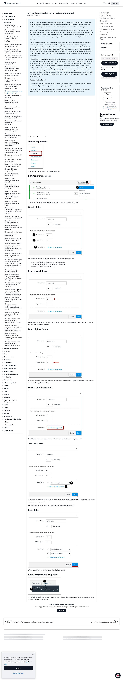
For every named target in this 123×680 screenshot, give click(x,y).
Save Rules (103, 35)
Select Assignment (106, 32)
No (108, 99)
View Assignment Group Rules (108, 38)
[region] (18, 665)
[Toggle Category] (3, 14)
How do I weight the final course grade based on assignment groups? (85, 635)
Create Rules (104, 21)
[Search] (109, 3)
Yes (107, 94)
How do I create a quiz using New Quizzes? (77, 638)
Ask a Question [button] (107, 124)
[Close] (33, 655)
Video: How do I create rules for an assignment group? (21, 635)
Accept (18, 668)
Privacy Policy (106, 107)
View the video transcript (38, 137)
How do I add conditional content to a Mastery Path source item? (25, 641)
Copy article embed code (109, 63)
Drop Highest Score (106, 26)
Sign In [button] (61, 610)
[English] (13, 3)
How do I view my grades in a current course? (19, 638)
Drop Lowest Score (106, 24)
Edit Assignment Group (107, 18)
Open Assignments (106, 15)
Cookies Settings (18, 673)
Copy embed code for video (109, 74)
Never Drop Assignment (107, 29)
